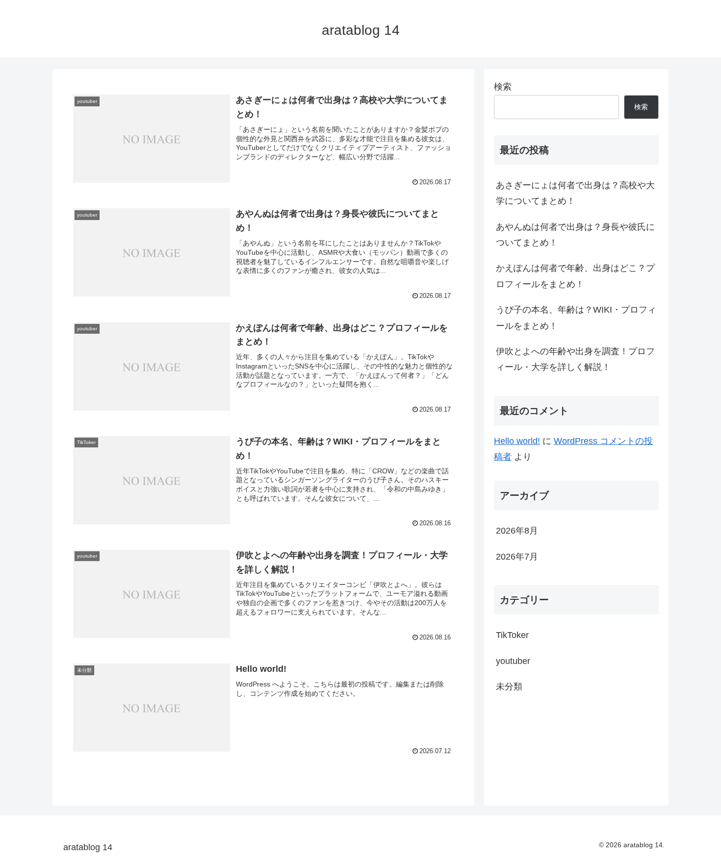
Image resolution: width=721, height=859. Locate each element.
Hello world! (517, 441)
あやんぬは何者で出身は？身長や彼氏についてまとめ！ (575, 234)
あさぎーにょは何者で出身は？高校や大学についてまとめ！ (575, 193)
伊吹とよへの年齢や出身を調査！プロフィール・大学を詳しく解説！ (575, 359)
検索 (503, 87)
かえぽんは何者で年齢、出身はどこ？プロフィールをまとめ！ (575, 276)
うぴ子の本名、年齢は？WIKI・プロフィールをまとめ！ (576, 317)
